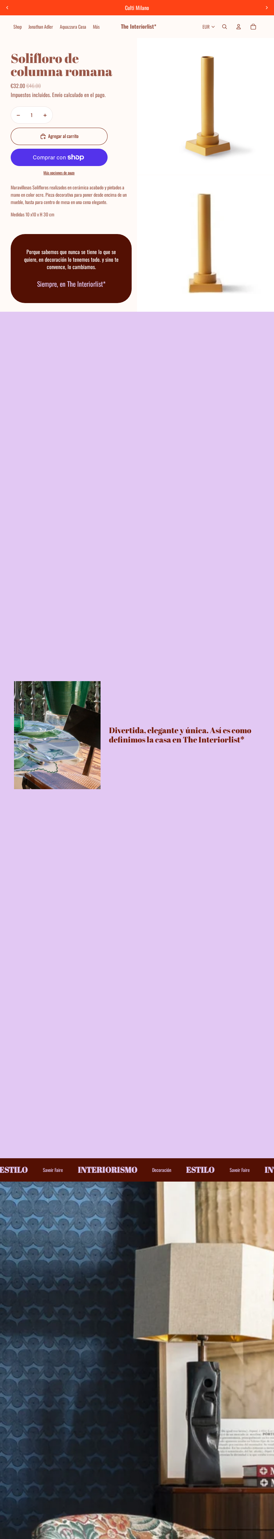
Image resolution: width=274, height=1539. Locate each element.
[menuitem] (17, 26)
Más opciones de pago (59, 172)
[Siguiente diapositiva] (266, 7)
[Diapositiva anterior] (7, 7)
